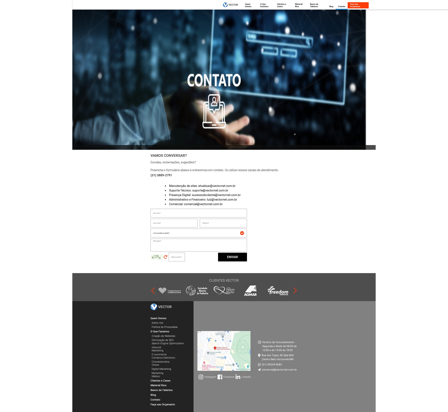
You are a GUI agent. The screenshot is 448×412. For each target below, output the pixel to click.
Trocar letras (165, 257)
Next (295, 290)
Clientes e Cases (281, 5)
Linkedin (246, 376)
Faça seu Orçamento (355, 5)
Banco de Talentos (314, 5)
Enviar (232, 257)
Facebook (228, 376)
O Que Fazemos (264, 5)
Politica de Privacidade (165, 327)
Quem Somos (248, 5)
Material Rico (299, 5)
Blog (331, 6)
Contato (341, 6)
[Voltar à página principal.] (232, 4)
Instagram (210, 376)
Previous (152, 290)
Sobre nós (157, 322)
